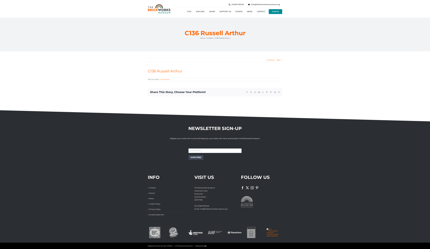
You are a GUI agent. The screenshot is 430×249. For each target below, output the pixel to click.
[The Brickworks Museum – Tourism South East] (274, 229)
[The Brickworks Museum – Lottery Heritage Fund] (195, 231)
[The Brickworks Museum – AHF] (215, 232)
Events (152, 193)
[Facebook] (242, 187)
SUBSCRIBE (195, 157)
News (151, 198)
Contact (152, 188)
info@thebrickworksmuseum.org (214, 209)
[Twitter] (247, 187)
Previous (270, 60)
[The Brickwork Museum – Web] (159, 5)
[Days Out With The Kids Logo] (251, 228)
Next (279, 60)
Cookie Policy (154, 204)
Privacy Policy (155, 209)
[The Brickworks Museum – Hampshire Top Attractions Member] (173, 228)
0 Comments (164, 79)
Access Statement (156, 215)
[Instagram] (252, 187)
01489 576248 (203, 206)
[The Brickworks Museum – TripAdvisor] (234, 232)
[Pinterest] (257, 187)
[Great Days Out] (154, 228)
